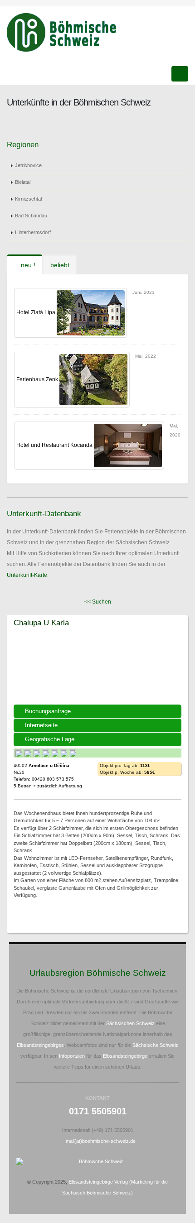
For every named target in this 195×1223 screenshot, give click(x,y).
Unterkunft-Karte (27, 575)
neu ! (27, 265)
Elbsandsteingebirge (125, 1056)
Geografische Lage (49, 739)
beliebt (59, 265)
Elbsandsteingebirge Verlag (98, 1182)
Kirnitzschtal (28, 198)
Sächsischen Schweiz (130, 1023)
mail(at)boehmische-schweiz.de (101, 1141)
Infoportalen (72, 1056)
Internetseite (41, 725)
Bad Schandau (31, 215)
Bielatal (22, 182)
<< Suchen (97, 602)
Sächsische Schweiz (155, 1045)
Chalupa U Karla (41, 622)
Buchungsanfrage (48, 711)
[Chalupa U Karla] (97, 670)
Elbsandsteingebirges (40, 1045)
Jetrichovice (28, 165)
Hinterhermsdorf (33, 232)
